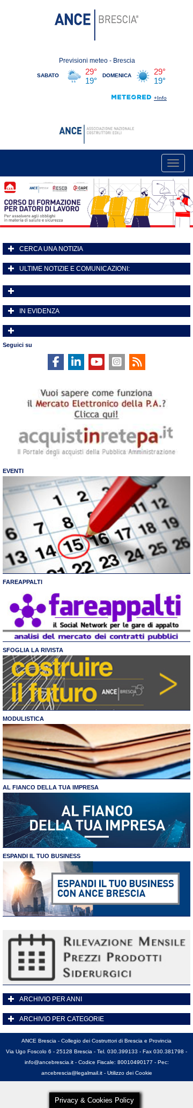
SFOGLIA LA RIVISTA (33, 650)
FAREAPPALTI (22, 582)
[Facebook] (56, 362)
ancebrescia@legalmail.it (71, 1073)
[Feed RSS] (137, 362)
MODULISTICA (23, 718)
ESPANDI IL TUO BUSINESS (41, 856)
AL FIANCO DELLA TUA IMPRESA (51, 787)
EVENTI (13, 471)
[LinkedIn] (76, 362)
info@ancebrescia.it (49, 1062)
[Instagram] (117, 362)
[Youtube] (96, 362)
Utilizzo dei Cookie (129, 1073)
